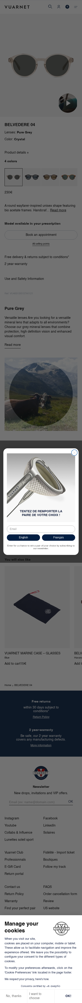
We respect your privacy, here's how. (27, 979)
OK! (68, 996)
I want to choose (35, 996)
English (23, 537)
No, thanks (13, 996)
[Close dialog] (74, 452)
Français (58, 537)
